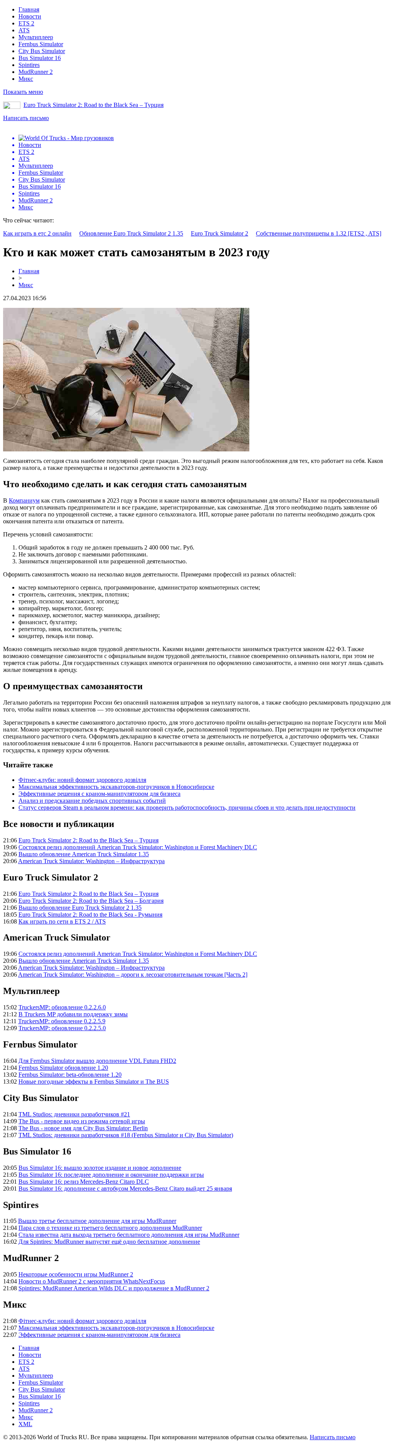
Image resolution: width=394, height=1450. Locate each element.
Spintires (29, 65)
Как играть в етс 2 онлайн (37, 233)
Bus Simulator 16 (39, 58)
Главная (28, 9)
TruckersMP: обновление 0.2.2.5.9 (61, 1021)
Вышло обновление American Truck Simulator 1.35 (83, 854)
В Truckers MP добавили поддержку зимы (73, 1014)
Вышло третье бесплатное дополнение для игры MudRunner (97, 1221)
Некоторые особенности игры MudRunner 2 (75, 1274)
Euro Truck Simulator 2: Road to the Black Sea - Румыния (90, 914)
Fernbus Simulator (40, 44)
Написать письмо (26, 118)
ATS (24, 30)
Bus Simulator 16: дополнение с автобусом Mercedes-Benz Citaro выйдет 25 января (125, 1188)
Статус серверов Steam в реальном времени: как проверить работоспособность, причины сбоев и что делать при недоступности (187, 807)
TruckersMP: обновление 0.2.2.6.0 (62, 1007)
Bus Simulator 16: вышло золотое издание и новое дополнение (99, 1167)
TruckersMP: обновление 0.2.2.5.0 (62, 1028)
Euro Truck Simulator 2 (219, 233)
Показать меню (23, 92)
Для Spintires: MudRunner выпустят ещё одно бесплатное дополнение (109, 1241)
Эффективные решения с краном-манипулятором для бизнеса (99, 793)
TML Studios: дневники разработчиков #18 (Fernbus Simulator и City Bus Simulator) (125, 1135)
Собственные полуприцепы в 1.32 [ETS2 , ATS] (318, 233)
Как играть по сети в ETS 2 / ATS (62, 921)
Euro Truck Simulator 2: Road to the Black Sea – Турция (93, 105)
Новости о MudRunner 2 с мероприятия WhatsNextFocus (91, 1281)
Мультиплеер (35, 37)
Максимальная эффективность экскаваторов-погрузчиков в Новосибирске (116, 786)
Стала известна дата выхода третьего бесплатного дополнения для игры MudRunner (128, 1234)
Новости (29, 16)
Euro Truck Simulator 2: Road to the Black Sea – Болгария (91, 900)
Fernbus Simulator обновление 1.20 (63, 1067)
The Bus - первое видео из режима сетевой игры (81, 1121)
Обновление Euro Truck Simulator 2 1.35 (131, 233)
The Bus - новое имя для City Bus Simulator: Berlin (83, 1128)
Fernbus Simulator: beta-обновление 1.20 (70, 1074)
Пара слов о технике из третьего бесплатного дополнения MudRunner (110, 1227)
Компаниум (24, 500)
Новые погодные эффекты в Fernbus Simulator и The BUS (93, 1081)
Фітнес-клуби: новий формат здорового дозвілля (82, 780)
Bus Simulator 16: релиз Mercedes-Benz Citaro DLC (83, 1181)
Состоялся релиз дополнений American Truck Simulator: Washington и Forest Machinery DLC (137, 847)
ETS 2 (26, 23)
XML (25, 1424)
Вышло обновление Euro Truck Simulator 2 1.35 (80, 907)
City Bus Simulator (41, 51)
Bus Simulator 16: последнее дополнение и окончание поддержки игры (111, 1174)
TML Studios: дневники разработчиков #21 (74, 1114)
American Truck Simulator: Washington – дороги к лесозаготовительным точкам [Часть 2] (132, 974)
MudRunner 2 (35, 71)
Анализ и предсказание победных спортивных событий (92, 800)
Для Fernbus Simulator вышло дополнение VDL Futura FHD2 (97, 1060)
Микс (25, 78)
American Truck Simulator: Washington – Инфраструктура (91, 861)
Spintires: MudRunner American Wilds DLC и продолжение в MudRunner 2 (113, 1288)
